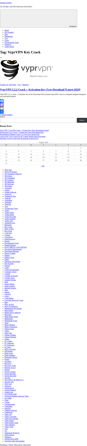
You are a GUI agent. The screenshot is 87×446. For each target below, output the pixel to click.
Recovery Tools (10, 366)
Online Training (10, 335)
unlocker (8, 408)
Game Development (12, 270)
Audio (7, 211)
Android (8, 198)
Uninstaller (8, 406)
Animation (8, 200)
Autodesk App (10, 223)
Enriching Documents (12, 262)
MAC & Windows (11, 306)
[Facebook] (43, 101)
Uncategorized (10, 404)
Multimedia (9, 36)
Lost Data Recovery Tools (14, 300)
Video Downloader (11, 419)
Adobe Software (10, 192)
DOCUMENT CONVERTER (16, 247)
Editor (7, 260)
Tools (6, 400)
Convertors (8, 237)
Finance (7, 266)
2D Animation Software (13, 174)
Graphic (7, 274)
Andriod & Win (10, 196)
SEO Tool (8, 384)
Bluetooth (8, 225)
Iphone (7, 292)
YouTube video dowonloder (15, 441)
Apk (6, 206)
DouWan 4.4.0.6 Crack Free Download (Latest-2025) (19, 138)
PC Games (8, 341)
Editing (7, 255)
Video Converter (10, 417)
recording (8, 361)
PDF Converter (10, 349)
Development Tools (12, 43)
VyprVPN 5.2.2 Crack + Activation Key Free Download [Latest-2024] (40, 89)
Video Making (10, 425)
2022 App (8, 170)
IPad (6, 290)
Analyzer (8, 194)
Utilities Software (11, 410)
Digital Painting (10, 245)
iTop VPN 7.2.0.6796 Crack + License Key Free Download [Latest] (24, 130)
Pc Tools (8, 347)
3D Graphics (9, 32)
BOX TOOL (9, 229)
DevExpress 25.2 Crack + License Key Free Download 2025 (22, 132)
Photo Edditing (10, 355)
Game (7, 40)
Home (7, 30)
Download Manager (12, 251)
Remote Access (10, 368)
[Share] (43, 112)
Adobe (7, 190)
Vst (6, 431)
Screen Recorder (10, 376)
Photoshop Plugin (11, 357)
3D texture (8, 186)
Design (7, 241)
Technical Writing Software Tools (17, 396)
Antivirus (8, 204)
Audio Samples (10, 219)
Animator (8, 202)
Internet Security (10, 288)
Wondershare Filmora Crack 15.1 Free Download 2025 (20, 134)
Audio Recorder (10, 217)
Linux (7, 296)
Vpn (6, 38)
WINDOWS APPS (11, 439)
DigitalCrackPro (6, 3)
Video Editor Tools (11, 423)
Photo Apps (9, 353)
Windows (8, 45)
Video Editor (9, 421)
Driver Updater (10, 253)
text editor (8, 398)
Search (2, 117)
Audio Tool (9, 221)
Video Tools (9, 427)
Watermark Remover (12, 433)
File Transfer (9, 264)
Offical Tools (9, 329)
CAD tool (8, 233)
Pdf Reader (9, 351)
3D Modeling (9, 182)
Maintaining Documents (13, 308)
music (7, 323)
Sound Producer (10, 390)
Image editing (9, 284)
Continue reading (6, 115)
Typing (7, 402)
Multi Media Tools (11, 317)
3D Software (9, 184)
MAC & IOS (9, 304)
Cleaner (7, 235)
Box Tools (8, 231)
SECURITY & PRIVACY (14, 380)
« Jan (43, 166)
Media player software (13, 313)
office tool (8, 333)
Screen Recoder (10, 374)
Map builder (9, 310)
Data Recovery (10, 239)
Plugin (7, 359)
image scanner (10, 286)
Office (7, 331)
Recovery (8, 364)
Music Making (10, 325)
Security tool (9, 382)
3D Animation (10, 178)
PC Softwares (9, 345)
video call (8, 415)
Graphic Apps (9, 278)
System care (9, 392)
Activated (8, 188)
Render (7, 370)
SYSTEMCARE (11, 394)
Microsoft (8, 315)
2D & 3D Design (11, 172)
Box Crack (8, 227)
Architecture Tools (11, 209)
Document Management (13, 249)
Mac (6, 34)
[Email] (43, 108)
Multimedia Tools (11, 321)
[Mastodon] (43, 105)
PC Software (9, 343)
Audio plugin (9, 47)
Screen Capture (10, 372)
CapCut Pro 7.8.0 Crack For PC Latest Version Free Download (22, 136)
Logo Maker (9, 298)
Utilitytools (8, 412)
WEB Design (9, 435)
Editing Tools (9, 257)
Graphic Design (10, 280)
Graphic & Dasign (11, 276)
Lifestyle (8, 294)
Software (8, 386)
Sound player (9, 388)
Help (6, 282)
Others (7, 339)
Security (7, 378)
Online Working (10, 337)
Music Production (11, 327)
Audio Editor (9, 213)
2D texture (8, 176)
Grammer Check (10, 272)
